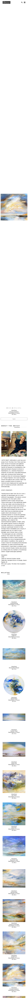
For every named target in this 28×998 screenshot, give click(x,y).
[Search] (22, 2)
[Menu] (24, 2)
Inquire (14, 418)
